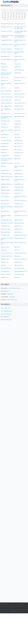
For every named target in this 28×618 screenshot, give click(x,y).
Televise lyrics (18, 232)
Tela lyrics (3, 166)
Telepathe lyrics (18, 203)
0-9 (2, 604)
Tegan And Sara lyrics (7, 97)
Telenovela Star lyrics (20, 200)
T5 (10, 9)
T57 (22, 16)
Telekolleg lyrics (18, 190)
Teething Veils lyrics (19, 77)
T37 (16, 13)
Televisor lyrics (5, 247)
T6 (12, 9)
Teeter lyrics (17, 67)
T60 (5, 17)
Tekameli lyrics (5, 143)
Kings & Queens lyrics (11, 299)
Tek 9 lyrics (17, 137)
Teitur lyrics (17, 130)
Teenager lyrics (18, 49)
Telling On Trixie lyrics (20, 259)
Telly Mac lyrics (18, 265)
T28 (17, 12)
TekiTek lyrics (18, 146)
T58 (25, 16)
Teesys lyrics (4, 67)
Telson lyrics (17, 277)
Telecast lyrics (18, 170)
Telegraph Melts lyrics (7, 184)
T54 (13, 16)
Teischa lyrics (18, 124)
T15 (7, 10)
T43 (8, 15)
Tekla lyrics (4, 152)
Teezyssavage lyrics (19, 83)
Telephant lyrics (5, 211)
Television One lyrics (20, 238)
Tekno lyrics (17, 155)
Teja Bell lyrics (5, 134)
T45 (13, 15)
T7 (14, 9)
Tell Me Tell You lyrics (6, 253)
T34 (8, 13)
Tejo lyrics (17, 134)
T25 (8, 12)
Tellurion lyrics (18, 262)
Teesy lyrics (17, 63)
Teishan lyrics (4, 127)
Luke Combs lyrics (5, 308)
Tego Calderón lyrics (20, 103)
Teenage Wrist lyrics (6, 49)
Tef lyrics (3, 87)
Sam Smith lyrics (5, 316)
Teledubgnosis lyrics (6, 173)
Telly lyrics (3, 265)
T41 (2, 15)
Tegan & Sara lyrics (19, 94)
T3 (5, 9)
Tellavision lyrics (5, 259)
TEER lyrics (4, 63)
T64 (16, 17)
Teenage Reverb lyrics (7, 44)
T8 (16, 9)
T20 (21, 10)
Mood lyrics (10, 294)
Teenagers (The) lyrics (7, 52)
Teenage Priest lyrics (6, 40)
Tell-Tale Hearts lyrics (6, 256)
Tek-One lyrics (18, 140)
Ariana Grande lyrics (6, 313)
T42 (5, 15)
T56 (19, 16)
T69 (7, 19)
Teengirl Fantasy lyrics (7, 59)
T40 (25, 13)
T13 (2, 10)
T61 (8, 17)
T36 (13, 13)
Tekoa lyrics (17, 158)
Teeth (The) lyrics (19, 70)
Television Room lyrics (20, 242)
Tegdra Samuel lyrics (6, 103)
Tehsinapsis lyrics (5, 121)
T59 (2, 17)
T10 (21, 9)
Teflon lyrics (17, 91)
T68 (4, 19)
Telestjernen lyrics (6, 229)
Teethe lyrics (17, 73)
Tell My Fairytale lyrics (20, 253)
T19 (18, 10)
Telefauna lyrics (18, 173)
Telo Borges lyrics (19, 274)
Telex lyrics (17, 247)
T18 (15, 10)
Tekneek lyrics (5, 155)
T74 (21, 19)
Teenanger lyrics (5, 56)
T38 (19, 13)
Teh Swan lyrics (5, 113)
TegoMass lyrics (18, 106)
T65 (19, 17)
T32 (2, 13)
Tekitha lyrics (4, 149)
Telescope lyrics (18, 220)
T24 (6, 12)
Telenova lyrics (5, 200)
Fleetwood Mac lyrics (6, 319)
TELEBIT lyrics (4, 170)
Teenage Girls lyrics (19, 23)
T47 (19, 15)
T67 (25, 17)
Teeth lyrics (4, 70)
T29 (19, 12)
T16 (10, 10)
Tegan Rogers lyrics (6, 100)
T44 (11, 15)
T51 (5, 16)
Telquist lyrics (4, 277)
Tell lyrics (16, 250)
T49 (25, 15)
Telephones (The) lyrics (20, 215)
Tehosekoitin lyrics (19, 116)
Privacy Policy (14, 611)
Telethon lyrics (18, 229)
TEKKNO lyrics (18, 149)
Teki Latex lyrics (18, 143)
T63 (13, 17)
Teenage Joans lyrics (6, 31)
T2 (3, 9)
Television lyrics (5, 235)
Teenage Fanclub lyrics (7, 23)
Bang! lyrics (7, 291)
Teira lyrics (4, 124)
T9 (19, 9)
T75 (24, 19)
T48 (22, 15)
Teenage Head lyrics (6, 26)
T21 (23, 10)
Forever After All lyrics (14, 288)
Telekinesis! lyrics (5, 190)
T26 (11, 12)
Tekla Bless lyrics (19, 152)
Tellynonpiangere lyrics (20, 271)
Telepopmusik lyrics (6, 220)
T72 (15, 19)
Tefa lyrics (17, 87)
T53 (11, 16)
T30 (22, 12)
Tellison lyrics (4, 262)
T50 (3, 16)
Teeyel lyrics (17, 80)
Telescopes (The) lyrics (7, 223)
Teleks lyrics (17, 193)
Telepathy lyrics (18, 206)
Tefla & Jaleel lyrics (6, 91)
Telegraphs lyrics (18, 184)
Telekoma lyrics (5, 193)
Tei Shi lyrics (17, 121)
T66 (22, 17)
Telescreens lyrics (19, 223)
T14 (5, 10)
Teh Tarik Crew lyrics (20, 113)
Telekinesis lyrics (18, 187)
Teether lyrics (4, 77)
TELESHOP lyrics (5, 226)
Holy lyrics (12, 296)
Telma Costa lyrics (6, 274)
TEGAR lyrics (17, 100)
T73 (18, 19)
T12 (26, 9)
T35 (11, 13)
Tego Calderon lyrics (6, 106)
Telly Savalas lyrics (19, 268)
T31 (25, 12)
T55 (16, 16)
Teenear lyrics (18, 56)
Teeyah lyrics (4, 80)
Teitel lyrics (17, 127)
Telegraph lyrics (5, 179)
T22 (26, 10)
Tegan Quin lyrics (19, 97)
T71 (13, 19)
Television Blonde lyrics (20, 235)
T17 (13, 10)
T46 (16, 15)
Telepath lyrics (5, 203)
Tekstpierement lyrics (7, 163)
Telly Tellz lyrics (5, 271)
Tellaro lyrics (17, 256)
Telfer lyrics (4, 250)
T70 (10, 19)
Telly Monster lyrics (6, 268)
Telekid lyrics (4, 187)
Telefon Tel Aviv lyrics (7, 176)
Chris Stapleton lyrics (6, 311)
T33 (5, 13)
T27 (14, 12)
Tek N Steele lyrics (6, 140)
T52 (8, 16)
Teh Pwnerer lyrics (19, 109)
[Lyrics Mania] (14, 1)
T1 (1, 9)
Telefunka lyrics (18, 176)
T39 (22, 13)
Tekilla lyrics (4, 146)
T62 (11, 17)
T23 (3, 12)
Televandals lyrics (5, 232)
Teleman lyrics (5, 196)
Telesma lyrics (18, 226)
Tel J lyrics (17, 163)
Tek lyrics (3, 137)
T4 (7, 9)
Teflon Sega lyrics (6, 94)
